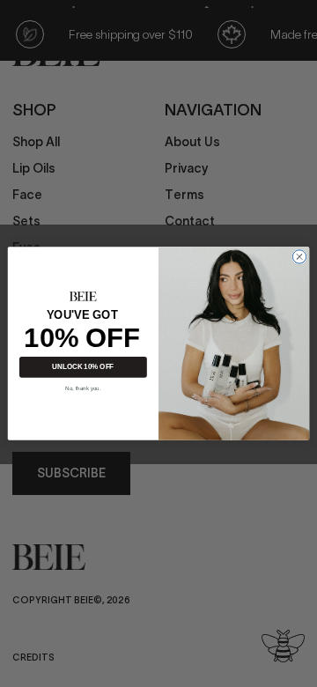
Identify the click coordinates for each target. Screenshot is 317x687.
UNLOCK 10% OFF (83, 368)
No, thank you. (82, 389)
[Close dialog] (299, 256)
